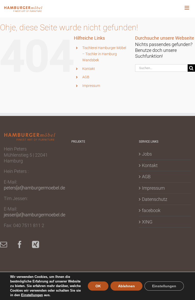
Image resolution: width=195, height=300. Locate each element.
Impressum (91, 86)
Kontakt (88, 69)
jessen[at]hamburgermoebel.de (34, 214)
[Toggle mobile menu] (190, 7)
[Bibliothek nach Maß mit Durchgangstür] (98, 172)
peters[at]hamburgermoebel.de (34, 187)
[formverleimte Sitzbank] (80, 186)
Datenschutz (154, 199)
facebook (151, 210)
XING (147, 221)
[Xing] (38, 244)
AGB (85, 77)
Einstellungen (32, 295)
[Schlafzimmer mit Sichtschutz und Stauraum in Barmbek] (80, 158)
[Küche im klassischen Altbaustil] (98, 200)
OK (98, 286)
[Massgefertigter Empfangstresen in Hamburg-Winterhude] (98, 158)
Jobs (147, 154)
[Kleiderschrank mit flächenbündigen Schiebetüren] (80, 172)
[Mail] (6, 244)
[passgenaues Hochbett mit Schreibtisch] (98, 186)
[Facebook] (22, 244)
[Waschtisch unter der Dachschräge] (80, 200)
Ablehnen (126, 286)
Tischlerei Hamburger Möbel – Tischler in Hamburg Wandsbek (104, 54)
